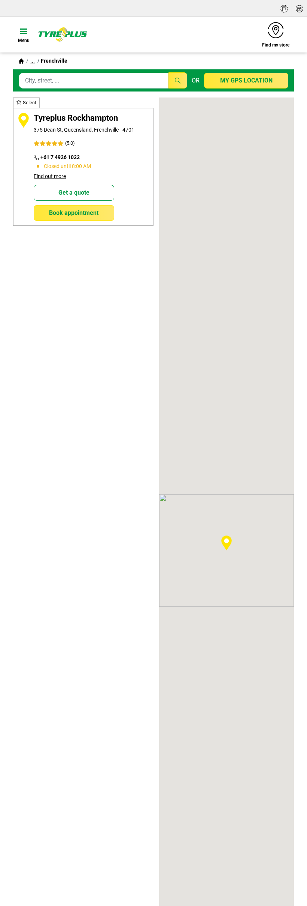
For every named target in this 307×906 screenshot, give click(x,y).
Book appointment (73, 212)
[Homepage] (21, 61)
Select (29, 102)
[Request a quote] (284, 8)
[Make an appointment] (299, 8)
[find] (177, 80)
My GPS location (246, 80)
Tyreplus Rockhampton (76, 118)
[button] (32, 61)
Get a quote (73, 192)
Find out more (50, 176)
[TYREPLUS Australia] (62, 34)
